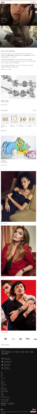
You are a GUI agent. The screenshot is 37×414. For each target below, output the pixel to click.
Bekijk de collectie (3, 104)
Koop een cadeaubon (5, 353)
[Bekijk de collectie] (18, 87)
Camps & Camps (3, 125)
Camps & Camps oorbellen (7, 59)
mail (32, 65)
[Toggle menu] (35, 2)
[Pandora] (19, 339)
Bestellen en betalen (4, 388)
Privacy (2, 392)
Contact (3, 351)
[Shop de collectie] (18, 147)
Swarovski (17, 55)
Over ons (2, 383)
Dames (2, 373)
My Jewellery (27, 55)
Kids (1, 376)
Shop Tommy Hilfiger (4, 332)
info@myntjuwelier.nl (11, 403)
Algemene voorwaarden (4, 391)
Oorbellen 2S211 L (30, 126)
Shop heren (2, 44)
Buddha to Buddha (10, 55)
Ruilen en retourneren (4, 390)
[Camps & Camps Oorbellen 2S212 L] (23, 118)
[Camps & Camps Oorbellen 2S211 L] (32, 118)
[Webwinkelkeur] (34, 409)
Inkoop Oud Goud (3, 384)
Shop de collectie (9, 0)
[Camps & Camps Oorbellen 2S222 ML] (5, 118)
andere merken (5, 57)
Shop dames (3, 22)
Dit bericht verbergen (33, 411)
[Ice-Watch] (3, 339)
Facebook (9, 67)
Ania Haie (16, 62)
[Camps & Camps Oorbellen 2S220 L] (14, 118)
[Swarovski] (31, 338)
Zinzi (21, 55)
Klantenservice (3, 381)
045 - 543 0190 (10, 404)
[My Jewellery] (10, 339)
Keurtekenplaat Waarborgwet (5, 397)
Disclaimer (2, 395)
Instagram (3, 67)
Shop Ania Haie (3, 223)
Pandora (26, 351)
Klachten (2, 394)
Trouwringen (31, 351)
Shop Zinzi (2, 277)
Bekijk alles (3, 131)
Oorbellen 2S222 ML (4, 126)
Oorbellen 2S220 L (12, 126)
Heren (2, 375)
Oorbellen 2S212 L (21, 126)
